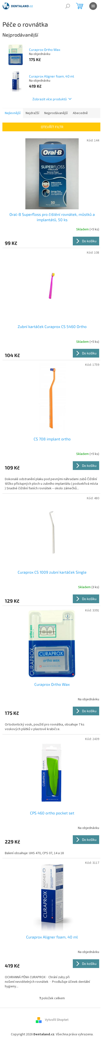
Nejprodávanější (56, 113)
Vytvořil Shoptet (56, 1019)
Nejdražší (32, 113)
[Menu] (93, 6)
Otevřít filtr (52, 127)
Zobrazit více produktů (49, 99)
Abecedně (80, 113)
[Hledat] (68, 6)
